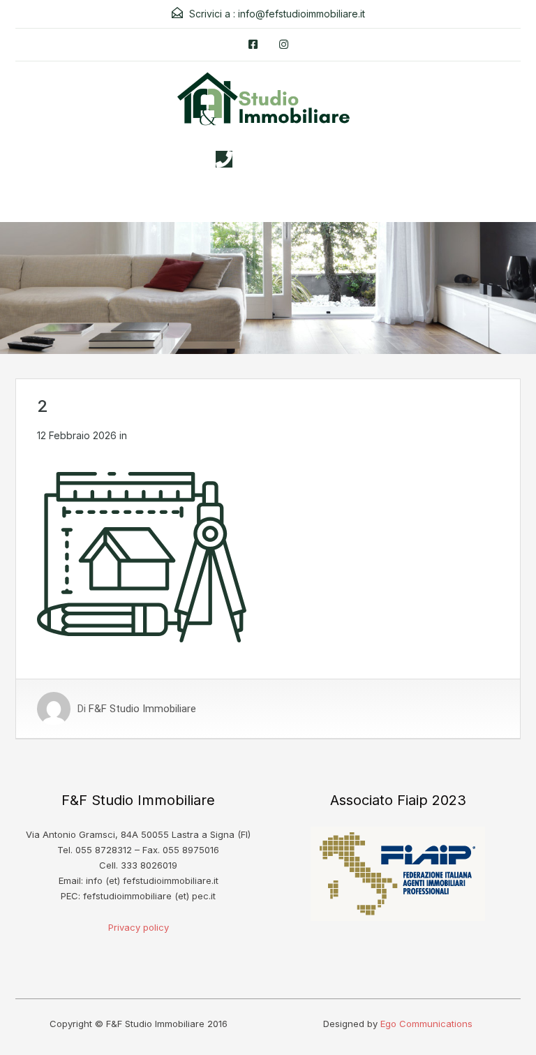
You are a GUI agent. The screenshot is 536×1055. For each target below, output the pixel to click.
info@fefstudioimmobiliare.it (301, 14)
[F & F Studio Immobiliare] (268, 104)
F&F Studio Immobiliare (142, 708)
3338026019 (282, 159)
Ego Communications (426, 1023)
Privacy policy (138, 927)
